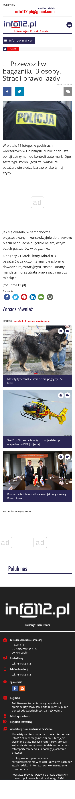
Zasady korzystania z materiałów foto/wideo (31, 729)
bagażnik (18, 321)
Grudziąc (30, 321)
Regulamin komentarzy (21, 722)
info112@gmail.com (21, 40)
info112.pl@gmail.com (35, 11)
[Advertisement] (37, 790)
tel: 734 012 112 (21, 663)
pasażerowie (43, 321)
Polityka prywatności (20, 716)
